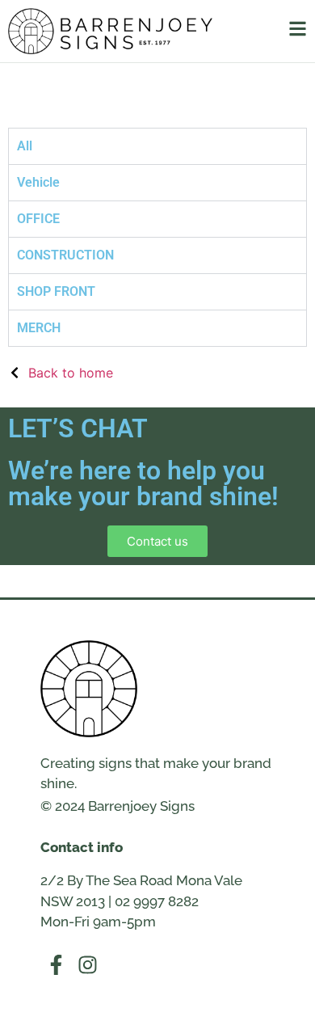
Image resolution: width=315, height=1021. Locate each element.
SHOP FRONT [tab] (56, 291)
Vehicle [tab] (38, 182)
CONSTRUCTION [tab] (65, 255)
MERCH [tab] (39, 327)
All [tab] (24, 146)
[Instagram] (87, 965)
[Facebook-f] (56, 965)
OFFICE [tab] (38, 218)
